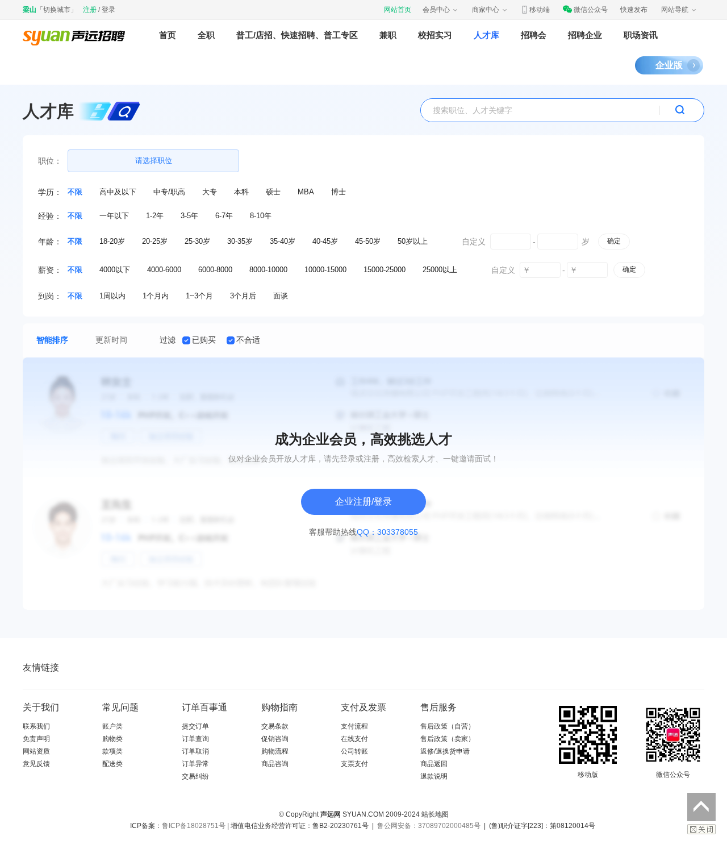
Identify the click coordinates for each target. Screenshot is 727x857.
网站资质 (36, 751)
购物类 (112, 739)
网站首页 (397, 10)
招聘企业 (585, 35)
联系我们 (36, 726)
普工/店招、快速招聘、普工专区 (297, 35)
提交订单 (195, 726)
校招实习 (435, 35)
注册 (90, 10)
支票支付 (354, 764)
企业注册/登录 (363, 501)
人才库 (486, 35)
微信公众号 (591, 10)
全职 (206, 35)
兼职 (387, 35)
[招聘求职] (74, 35)
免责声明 (36, 739)
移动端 (539, 10)
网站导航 (674, 10)
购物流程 (275, 751)
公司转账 (354, 751)
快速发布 (633, 10)
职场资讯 (641, 35)
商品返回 (434, 764)
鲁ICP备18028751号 (193, 826)
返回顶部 (701, 807)
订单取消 (195, 751)
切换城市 (56, 10)
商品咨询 (275, 764)
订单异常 (195, 764)
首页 (167, 35)
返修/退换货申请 (445, 751)
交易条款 (275, 726)
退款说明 (434, 776)
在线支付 (354, 739)
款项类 (112, 751)
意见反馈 (36, 764)
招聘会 (533, 35)
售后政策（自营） (447, 726)
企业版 (669, 65)
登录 (108, 10)
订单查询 (195, 739)
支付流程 (354, 726)
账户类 (112, 726)
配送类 (112, 764)
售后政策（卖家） (447, 739)
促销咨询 (275, 739)
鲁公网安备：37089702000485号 (429, 826)
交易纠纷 (195, 776)
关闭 (701, 829)
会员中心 (436, 10)
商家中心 (485, 10)
